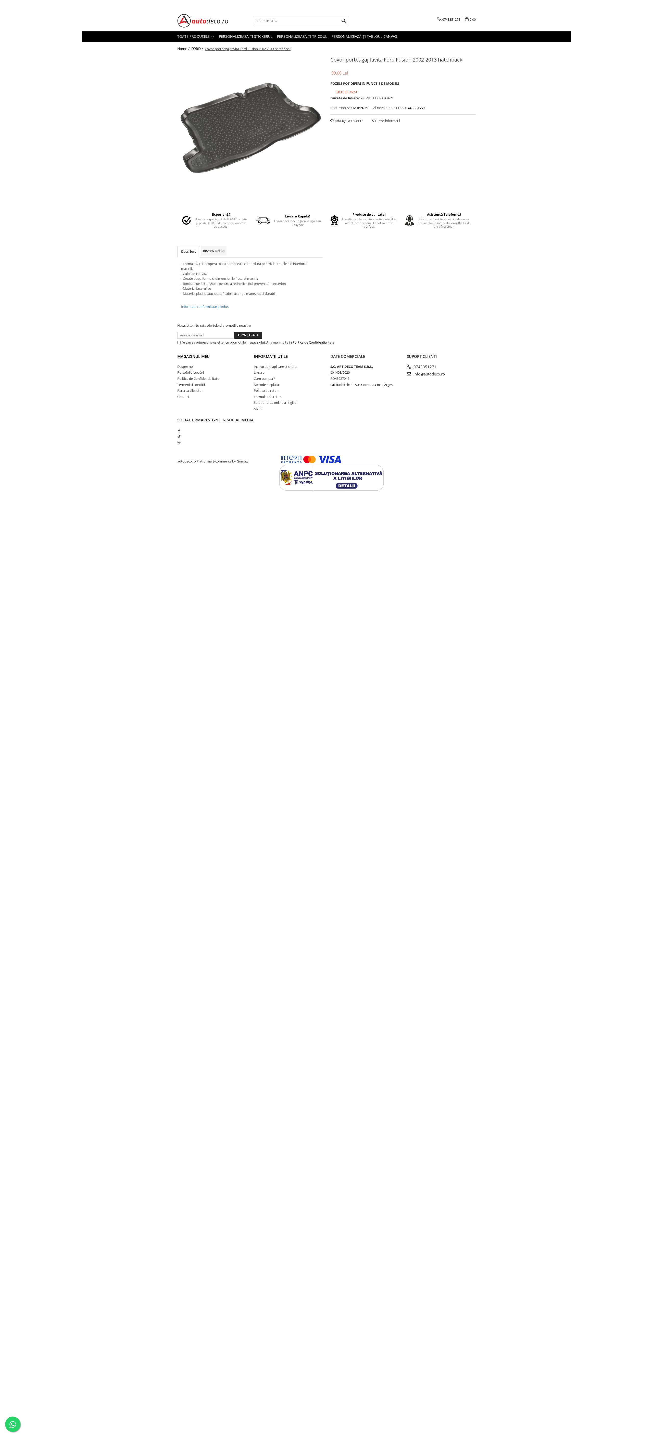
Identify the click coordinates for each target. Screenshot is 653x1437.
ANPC (258, 408)
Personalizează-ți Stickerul (245, 36)
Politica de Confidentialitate (313, 342)
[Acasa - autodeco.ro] (202, 21)
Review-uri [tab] (213, 250)
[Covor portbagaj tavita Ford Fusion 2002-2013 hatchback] (250, 128)
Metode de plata (266, 384)
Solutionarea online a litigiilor (276, 402)
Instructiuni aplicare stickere (275, 366)
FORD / (197, 48)
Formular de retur (267, 396)
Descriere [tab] (188, 251)
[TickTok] (179, 436)
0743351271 (424, 366)
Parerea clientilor (190, 390)
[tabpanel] (250, 128)
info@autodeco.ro (428, 373)
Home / (184, 48)
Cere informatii (387, 120)
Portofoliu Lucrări (190, 372)
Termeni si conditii (191, 384)
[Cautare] (343, 21)
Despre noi (185, 366)
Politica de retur (266, 390)
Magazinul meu (193, 356)
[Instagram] (179, 442)
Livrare (259, 372)
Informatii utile (271, 356)
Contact (183, 396)
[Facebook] (179, 430)
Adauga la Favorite (348, 120)
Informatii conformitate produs (205, 306)
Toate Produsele (194, 36)
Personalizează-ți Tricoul (302, 36)
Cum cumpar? (264, 378)
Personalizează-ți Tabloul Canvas (364, 36)
